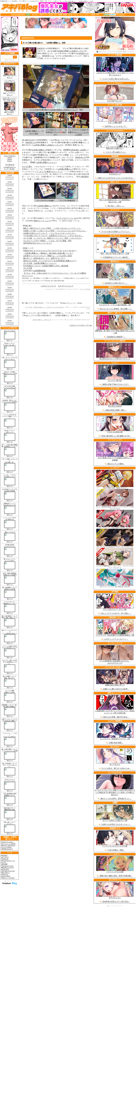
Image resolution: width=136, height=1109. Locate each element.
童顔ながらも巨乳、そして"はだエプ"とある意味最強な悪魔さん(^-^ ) (49, 261)
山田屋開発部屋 (40, 271)
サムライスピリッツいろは (66, 218)
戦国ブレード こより (42, 221)
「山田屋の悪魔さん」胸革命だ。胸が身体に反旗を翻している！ (48, 253)
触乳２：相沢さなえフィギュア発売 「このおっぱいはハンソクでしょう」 (52, 228)
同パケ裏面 (34, 134)
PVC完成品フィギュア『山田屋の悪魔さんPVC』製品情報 (45, 266)
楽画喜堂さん (30, 142)
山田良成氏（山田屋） (78, 150)
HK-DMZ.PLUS (28, 140)
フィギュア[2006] (85, 289)
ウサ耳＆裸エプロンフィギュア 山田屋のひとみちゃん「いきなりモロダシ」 (53, 236)
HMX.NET (71, 250)
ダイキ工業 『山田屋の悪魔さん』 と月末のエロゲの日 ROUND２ (44, 307)
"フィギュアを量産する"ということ (49, 172)
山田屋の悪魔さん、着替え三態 (41, 319)
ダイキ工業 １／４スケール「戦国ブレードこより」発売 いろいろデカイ (52, 238)
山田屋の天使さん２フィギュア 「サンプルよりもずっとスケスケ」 (50, 233)
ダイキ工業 (51, 51)
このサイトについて (48, 286)
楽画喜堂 (40, 48)
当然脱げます (83, 53)
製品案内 (85, 177)
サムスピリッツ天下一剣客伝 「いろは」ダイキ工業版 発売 (47, 241)
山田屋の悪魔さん (39, 150)
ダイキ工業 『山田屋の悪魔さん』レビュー (39, 263)
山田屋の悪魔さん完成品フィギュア (71, 51)
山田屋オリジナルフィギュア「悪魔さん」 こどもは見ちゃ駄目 (47, 256)
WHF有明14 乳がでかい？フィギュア (37, 243)
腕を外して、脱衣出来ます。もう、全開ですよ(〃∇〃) (44, 258)
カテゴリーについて (65, 286)
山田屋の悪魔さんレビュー (46, 162)
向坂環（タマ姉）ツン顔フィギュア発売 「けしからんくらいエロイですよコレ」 (55, 231)
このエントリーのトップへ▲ (80, 325)
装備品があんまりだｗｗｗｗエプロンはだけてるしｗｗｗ (45, 251)
